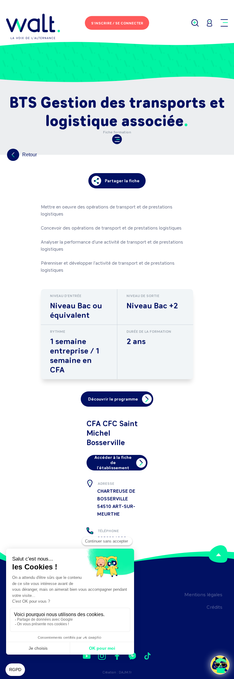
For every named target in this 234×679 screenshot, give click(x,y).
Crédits (214, 607)
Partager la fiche (122, 180)
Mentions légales (203, 594)
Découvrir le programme (113, 399)
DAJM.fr (125, 672)
